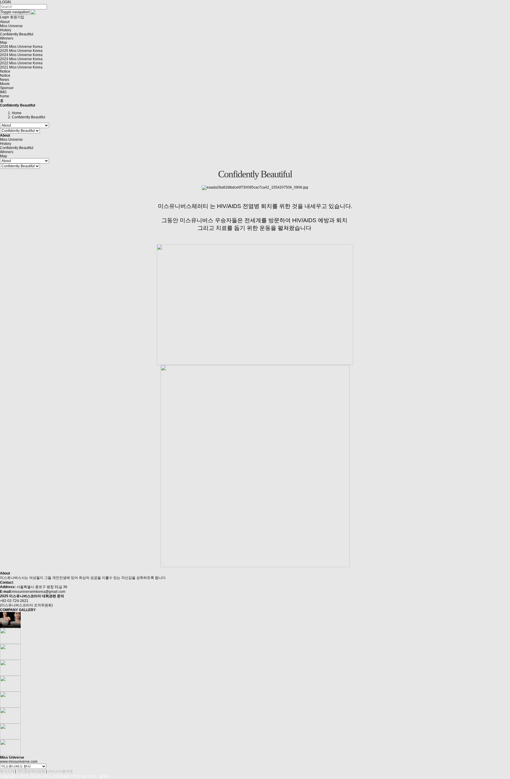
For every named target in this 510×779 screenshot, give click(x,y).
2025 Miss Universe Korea (21, 51)
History (5, 30)
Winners (6, 38)
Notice (5, 71)
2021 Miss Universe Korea (21, 67)
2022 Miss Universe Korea (21, 63)
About (4, 22)
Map (3, 42)
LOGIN (5, 2)
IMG (3, 92)
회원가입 (17, 17)
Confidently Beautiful (16, 34)
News (4, 80)
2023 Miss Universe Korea (21, 59)
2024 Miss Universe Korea (21, 55)
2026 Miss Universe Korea (21, 47)
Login (4, 17)
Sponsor (7, 88)
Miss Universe (11, 26)
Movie (5, 84)
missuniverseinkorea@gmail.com (38, 592)
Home (17, 113)
